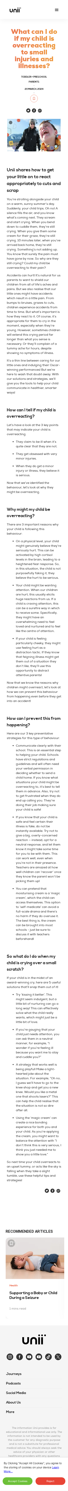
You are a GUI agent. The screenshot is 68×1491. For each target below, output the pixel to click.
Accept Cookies (17, 1481)
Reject (50, 1481)
